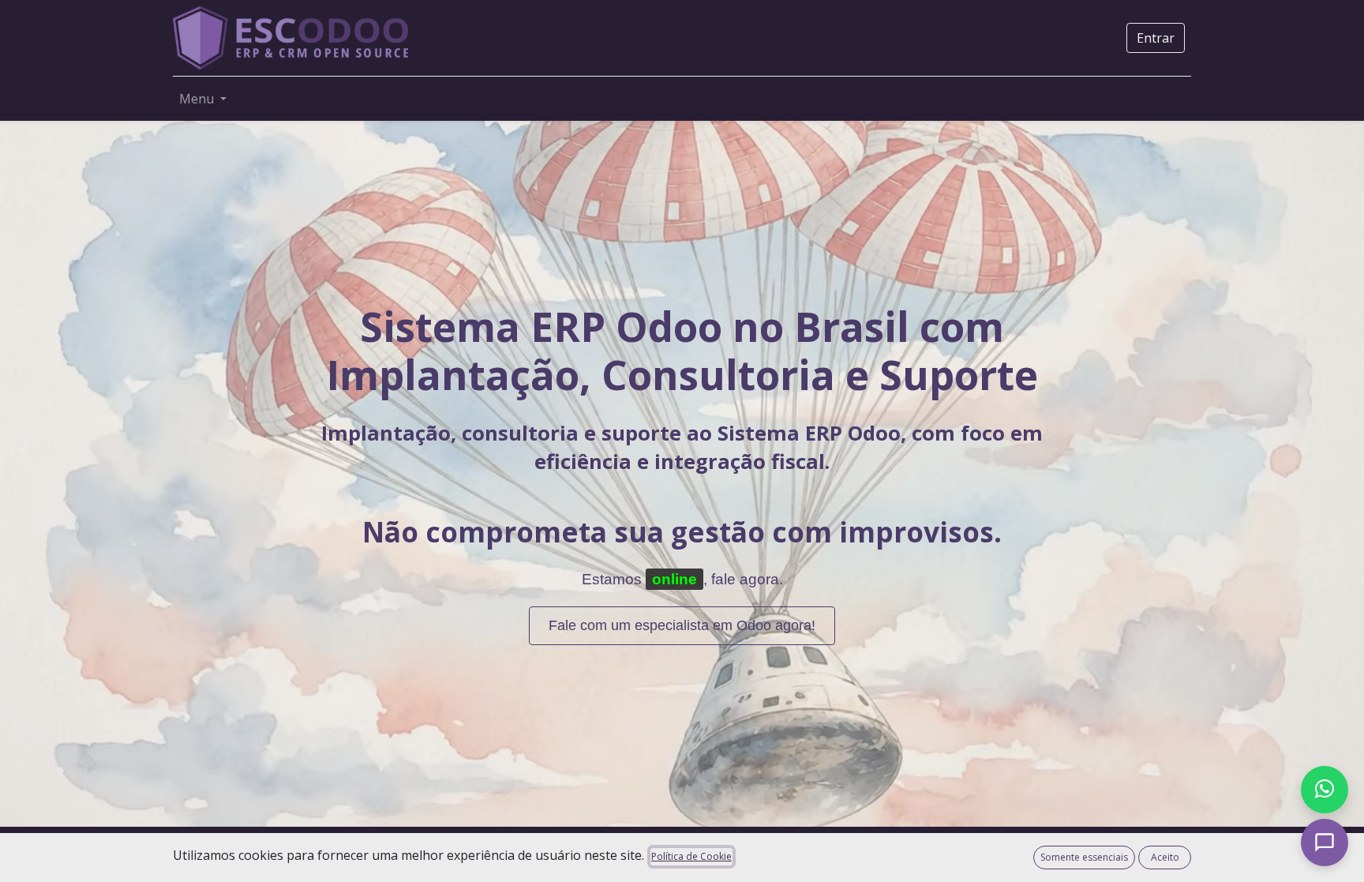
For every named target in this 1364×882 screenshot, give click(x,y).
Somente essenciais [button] (1084, 857)
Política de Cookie (691, 856)
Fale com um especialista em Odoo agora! (682, 625)
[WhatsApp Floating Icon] (1324, 789)
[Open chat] (1324, 842)
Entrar (1156, 38)
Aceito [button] (1165, 857)
